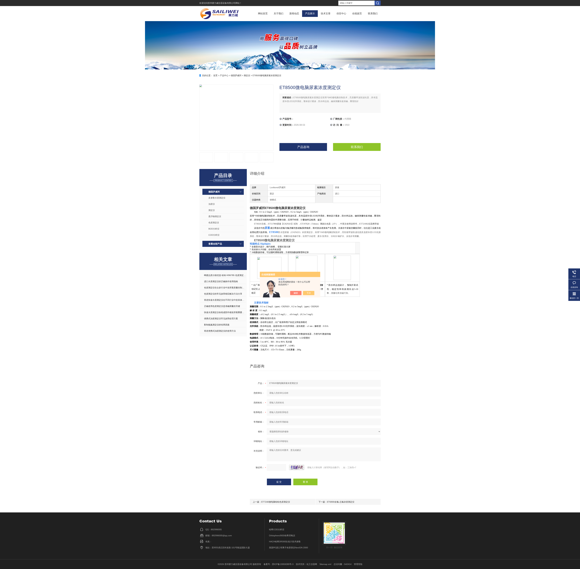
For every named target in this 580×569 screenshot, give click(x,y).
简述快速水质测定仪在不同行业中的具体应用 (225, 300)
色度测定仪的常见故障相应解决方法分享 (223, 294)
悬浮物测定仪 (214, 216)
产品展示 (310, 13)
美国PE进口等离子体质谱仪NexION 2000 (288, 547)
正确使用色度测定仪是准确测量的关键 (222, 306)
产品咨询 (303, 147)
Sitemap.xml (325, 564)
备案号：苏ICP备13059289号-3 (278, 564)
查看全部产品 (215, 243)
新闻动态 (294, 13)
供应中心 (341, 13)
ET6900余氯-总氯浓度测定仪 (340, 502)
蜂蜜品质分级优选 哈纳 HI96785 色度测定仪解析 (225, 275)
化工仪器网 (311, 564)
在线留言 (357, 13)
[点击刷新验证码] (296, 467)
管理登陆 (358, 564)
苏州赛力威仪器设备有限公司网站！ (225, 3)
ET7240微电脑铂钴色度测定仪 (275, 502)
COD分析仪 (213, 235)
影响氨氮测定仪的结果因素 (216, 325)
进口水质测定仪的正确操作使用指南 (221, 281)
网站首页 (263, 13)
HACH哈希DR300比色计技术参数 (285, 541)
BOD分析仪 (213, 229)
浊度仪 (211, 204)
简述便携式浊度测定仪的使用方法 (220, 331)
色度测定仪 (213, 222)
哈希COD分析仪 (276, 529)
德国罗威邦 (236, 75)
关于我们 (278, 13)
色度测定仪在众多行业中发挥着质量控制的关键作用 (225, 287)
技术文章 (325, 13)
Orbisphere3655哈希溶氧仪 (282, 535)
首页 (215, 75)
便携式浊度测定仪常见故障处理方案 (221, 318)
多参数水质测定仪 (216, 198)
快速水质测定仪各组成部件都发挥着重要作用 (225, 312)
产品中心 (224, 75)
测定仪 (247, 75)
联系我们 (373, 13)
